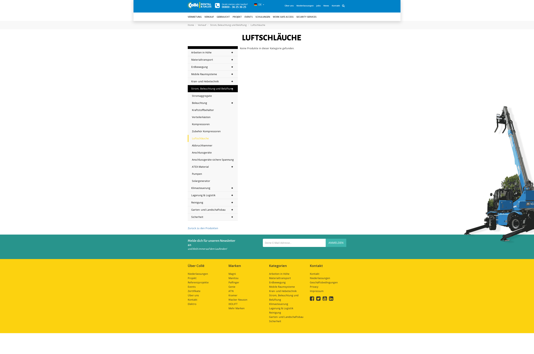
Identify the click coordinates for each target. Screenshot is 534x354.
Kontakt (336, 5)
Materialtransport (202, 59)
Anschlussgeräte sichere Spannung (213, 159)
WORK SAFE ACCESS (283, 16)
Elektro (192, 304)
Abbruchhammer (202, 145)
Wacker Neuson (237, 299)
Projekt (237, 16)
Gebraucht (223, 16)
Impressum (316, 291)
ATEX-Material (200, 166)
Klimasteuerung (200, 188)
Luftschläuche (200, 138)
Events (249, 16)
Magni (232, 273)
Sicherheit (197, 217)
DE (260, 4)
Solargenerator (201, 181)
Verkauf (209, 16)
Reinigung (197, 202)
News (326, 5)
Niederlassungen (305, 5)
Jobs (318, 5)
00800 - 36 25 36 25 (234, 7)
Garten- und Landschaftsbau (208, 209)
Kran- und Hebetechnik (205, 81)
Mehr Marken (236, 308)
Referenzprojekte (198, 282)
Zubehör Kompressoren (206, 131)
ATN (231, 291)
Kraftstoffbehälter (203, 110)
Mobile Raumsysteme (204, 74)
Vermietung (195, 16)
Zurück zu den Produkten (203, 228)
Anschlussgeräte (202, 152)
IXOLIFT (233, 304)
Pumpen (197, 173)
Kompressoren (201, 124)
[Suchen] (343, 6)
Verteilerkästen (201, 117)
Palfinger (233, 282)
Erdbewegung (199, 67)
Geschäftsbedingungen (324, 282)
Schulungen (262, 16)
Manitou (233, 278)
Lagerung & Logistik (203, 195)
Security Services (306, 16)
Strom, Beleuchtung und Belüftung (212, 88)
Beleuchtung (199, 103)
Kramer (232, 295)
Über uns (289, 5)
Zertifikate (194, 291)
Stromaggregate (202, 95)
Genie (231, 286)
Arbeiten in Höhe (201, 52)
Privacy (314, 286)
